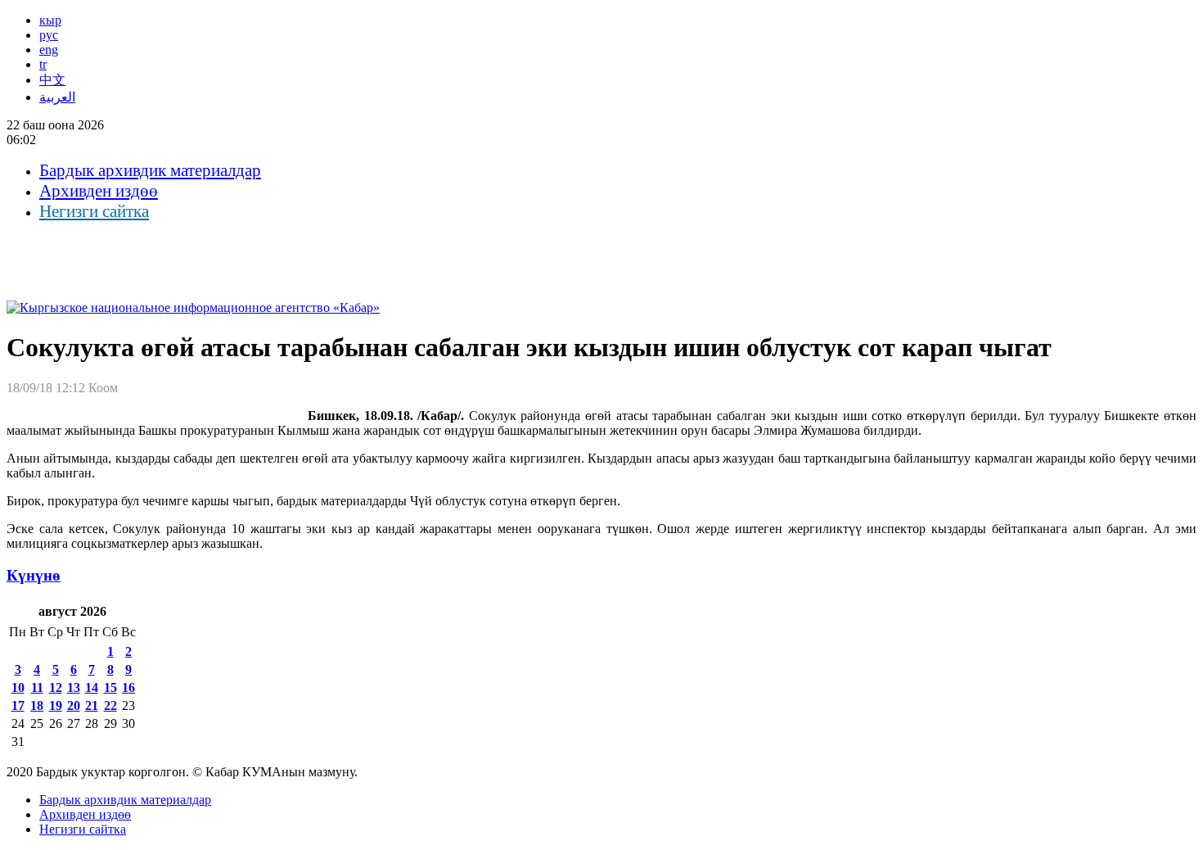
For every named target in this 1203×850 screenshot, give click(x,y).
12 (55, 687)
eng (48, 50)
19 (55, 705)
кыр (50, 20)
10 (18, 687)
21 (91, 705)
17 (18, 705)
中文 (52, 80)
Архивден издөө (98, 191)
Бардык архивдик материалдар (150, 170)
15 (110, 687)
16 (128, 687)
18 (36, 705)
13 (73, 687)
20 (73, 705)
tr (43, 64)
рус (48, 35)
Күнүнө (34, 575)
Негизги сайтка (94, 211)
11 (37, 687)
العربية (57, 97)
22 (110, 705)
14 (91, 687)
